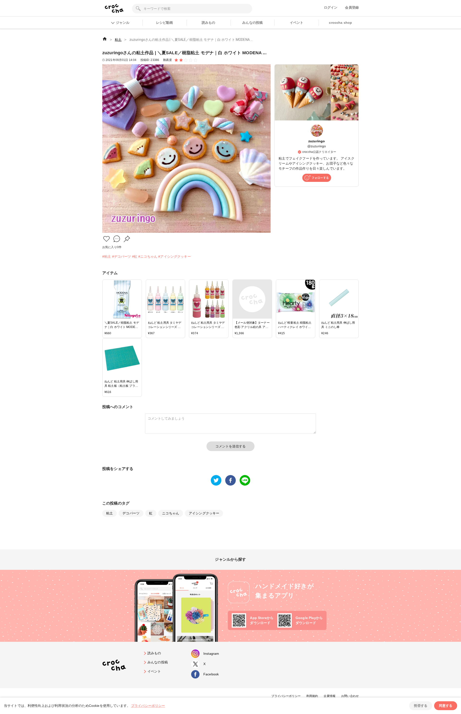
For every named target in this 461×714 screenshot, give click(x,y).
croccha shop (340, 22)
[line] (245, 480)
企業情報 (329, 696)
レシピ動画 (164, 22)
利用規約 (312, 696)
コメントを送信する (230, 446)
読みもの (208, 22)
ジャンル (122, 22)
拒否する (420, 706)
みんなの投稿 (252, 22)
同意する (445, 706)
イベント (296, 22)
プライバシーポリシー (286, 696)
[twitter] (216, 480)
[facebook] (230, 480)
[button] (106, 239)
